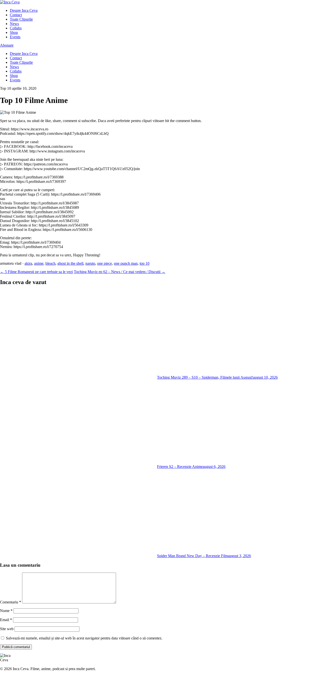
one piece (104, 263)
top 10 (144, 263)
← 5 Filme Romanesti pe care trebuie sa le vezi (36, 272)
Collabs (16, 28)
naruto (90, 263)
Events (15, 37)
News (14, 24)
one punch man (126, 263)
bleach (50, 263)
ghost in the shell (70, 263)
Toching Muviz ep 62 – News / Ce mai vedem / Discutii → (119, 272)
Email (6, 620)
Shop (14, 32)
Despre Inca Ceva (24, 10)
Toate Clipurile (21, 19)
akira (28, 263)
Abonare (6, 45)
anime (38, 263)
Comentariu (10, 602)
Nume (6, 611)
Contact (16, 15)
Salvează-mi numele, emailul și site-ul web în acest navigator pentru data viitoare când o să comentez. (84, 638)
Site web (6, 629)
